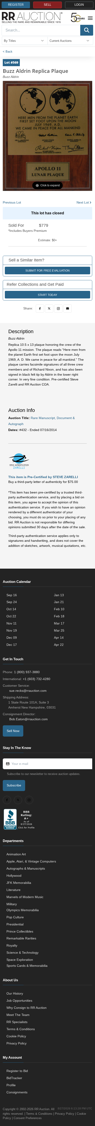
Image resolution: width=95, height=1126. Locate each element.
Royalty (11, 945)
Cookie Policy (16, 1036)
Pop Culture (15, 917)
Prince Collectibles (19, 931)
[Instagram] (58, 308)
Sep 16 (11, 595)
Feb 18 (59, 616)
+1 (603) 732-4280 (36, 679)
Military (11, 904)
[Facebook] (40, 308)
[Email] (67, 308)
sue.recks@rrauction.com (28, 690)
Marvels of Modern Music (24, 897)
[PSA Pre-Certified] (18, 460)
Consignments (16, 1092)
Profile (11, 1085)
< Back (7, 51)
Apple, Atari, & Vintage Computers (31, 861)
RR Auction (41, 1109)
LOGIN (79, 4)
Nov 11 (11, 623)
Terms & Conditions (20, 1029)
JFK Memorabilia (18, 883)
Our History (14, 993)
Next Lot (83, 202)
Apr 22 (59, 645)
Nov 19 (11, 630)
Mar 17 (59, 623)
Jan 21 (59, 602)
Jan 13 (59, 595)
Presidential (15, 924)
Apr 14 (59, 637)
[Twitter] (49, 308)
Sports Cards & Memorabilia (27, 965)
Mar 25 (59, 630)
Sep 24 (11, 602)
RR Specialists (16, 1022)
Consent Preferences (28, 1118)
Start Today (47, 295)
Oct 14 (11, 609)
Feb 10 (59, 609)
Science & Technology (22, 952)
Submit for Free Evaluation (47, 270)
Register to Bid (17, 1071)
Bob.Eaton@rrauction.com (28, 719)
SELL (47, 4)
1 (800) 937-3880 (27, 672)
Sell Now (13, 731)
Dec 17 (11, 645)
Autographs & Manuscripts (25, 868)
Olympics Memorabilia (22, 910)
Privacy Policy (16, 1043)
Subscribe (14, 785)
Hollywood (13, 875)
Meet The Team (18, 1015)
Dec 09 (11, 637)
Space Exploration (19, 959)
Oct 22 (11, 616)
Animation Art (16, 854)
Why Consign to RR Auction (26, 1008)
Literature (13, 890)
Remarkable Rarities (21, 938)
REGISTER (16, 4)
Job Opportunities (19, 1000)
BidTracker (14, 1078)
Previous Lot (12, 202)
